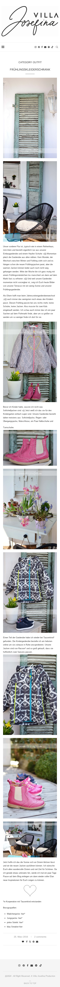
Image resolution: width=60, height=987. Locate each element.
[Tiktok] (52, 47)
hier (20, 927)
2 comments (40, 937)
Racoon (21, 648)
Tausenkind (48, 637)
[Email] (45, 47)
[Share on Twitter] (30, 941)
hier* (23, 914)
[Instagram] (35, 47)
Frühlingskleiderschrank (30, 69)
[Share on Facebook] (26, 941)
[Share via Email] (37, 941)
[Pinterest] (39, 47)
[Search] (56, 47)
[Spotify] (49, 47)
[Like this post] (23, 941)
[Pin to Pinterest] (33, 941)
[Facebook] (42, 47)
